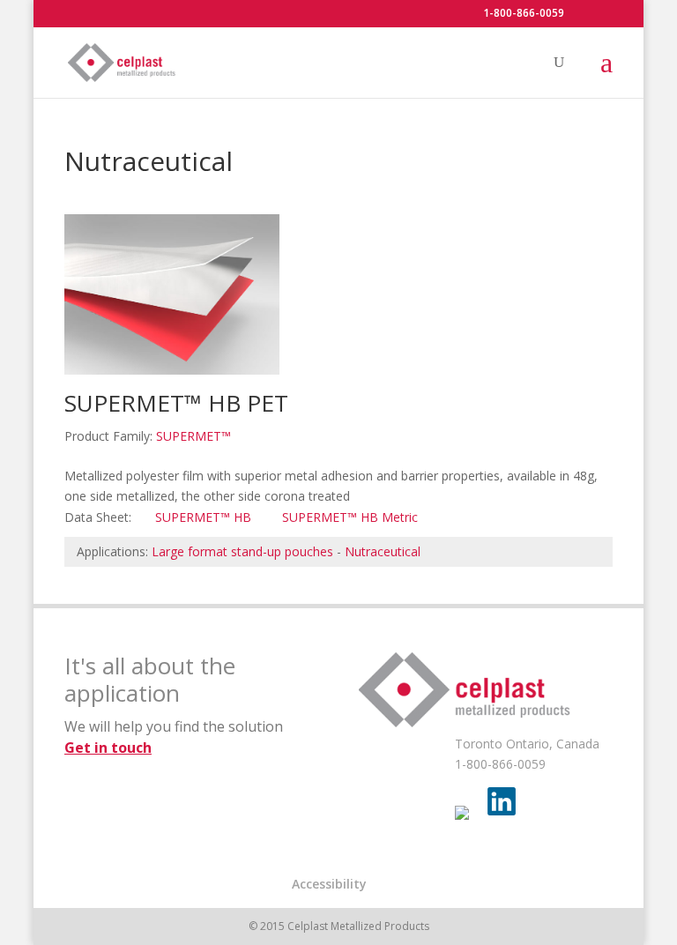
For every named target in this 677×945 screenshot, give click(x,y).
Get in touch (108, 747)
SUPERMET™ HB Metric (350, 517)
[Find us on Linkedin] (501, 801)
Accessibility (329, 883)
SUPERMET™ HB (203, 517)
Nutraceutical (382, 551)
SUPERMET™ (193, 436)
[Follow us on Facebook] (469, 820)
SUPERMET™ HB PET (176, 403)
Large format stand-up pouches (242, 551)
